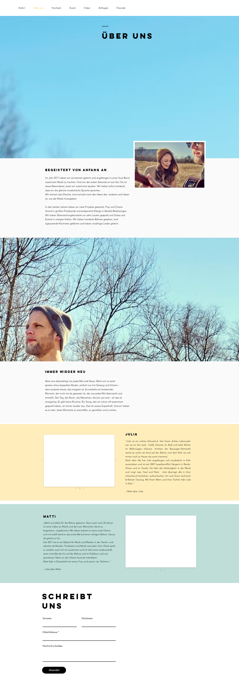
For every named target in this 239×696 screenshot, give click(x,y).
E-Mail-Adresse (50, 632)
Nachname (87, 618)
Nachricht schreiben (52, 646)
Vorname (47, 618)
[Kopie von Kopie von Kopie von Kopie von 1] (79, 488)
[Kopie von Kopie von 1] (75, 488)
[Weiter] (116, 461)
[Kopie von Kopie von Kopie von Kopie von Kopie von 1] (83, 488)
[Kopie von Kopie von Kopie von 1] (160, 570)
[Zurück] (43, 461)
